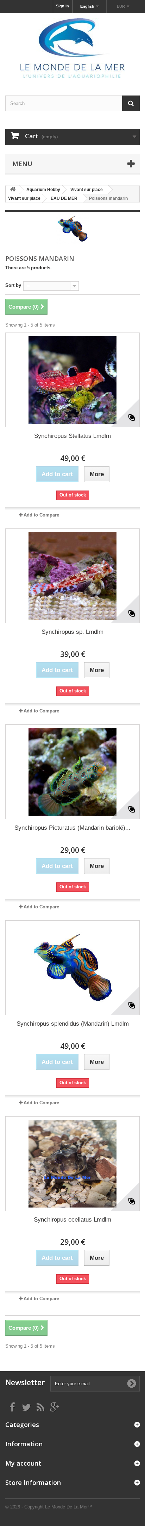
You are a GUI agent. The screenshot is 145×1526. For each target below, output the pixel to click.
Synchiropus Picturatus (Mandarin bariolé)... (72, 827)
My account (23, 1463)
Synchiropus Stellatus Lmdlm (72, 436)
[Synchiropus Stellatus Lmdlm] (72, 380)
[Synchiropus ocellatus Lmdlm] (72, 1164)
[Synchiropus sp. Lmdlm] (72, 576)
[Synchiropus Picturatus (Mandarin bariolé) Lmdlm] (72, 772)
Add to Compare (41, 515)
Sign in (62, 6)
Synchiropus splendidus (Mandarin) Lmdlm (73, 1023)
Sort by (13, 285)
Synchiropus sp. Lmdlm (72, 632)
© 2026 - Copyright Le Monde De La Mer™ (48, 1506)
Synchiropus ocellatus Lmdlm (72, 1219)
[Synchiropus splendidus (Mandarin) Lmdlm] (72, 968)
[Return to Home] (12, 189)
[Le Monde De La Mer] (72, 48)
